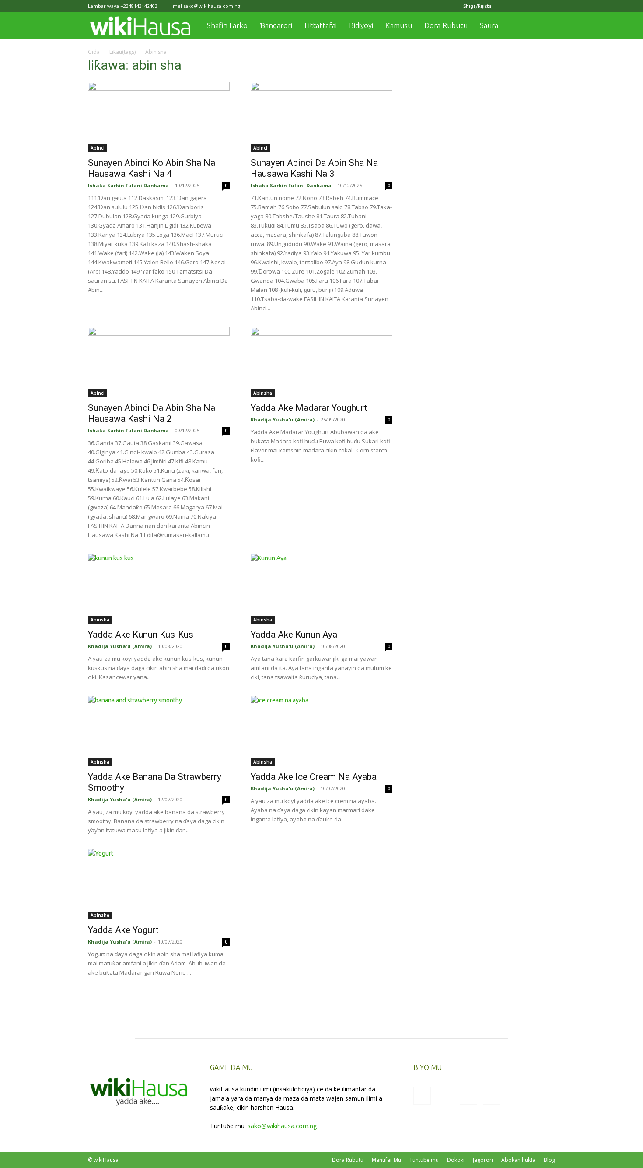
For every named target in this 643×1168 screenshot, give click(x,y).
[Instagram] (519, 6)
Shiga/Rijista (477, 6)
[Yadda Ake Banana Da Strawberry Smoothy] (159, 731)
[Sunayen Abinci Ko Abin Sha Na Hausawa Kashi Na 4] (159, 117)
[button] (544, 26)
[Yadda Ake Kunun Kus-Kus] (159, 589)
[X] (534, 6)
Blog (549, 1160)
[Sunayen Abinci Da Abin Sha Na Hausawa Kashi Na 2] (159, 362)
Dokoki (456, 1160)
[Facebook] (505, 6)
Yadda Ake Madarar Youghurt (309, 408)
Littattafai (320, 25)
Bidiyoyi (361, 25)
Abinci (98, 148)
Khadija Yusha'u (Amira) (283, 419)
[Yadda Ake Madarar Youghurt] (321, 362)
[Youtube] (548, 6)
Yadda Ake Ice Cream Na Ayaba (314, 777)
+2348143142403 (138, 6)
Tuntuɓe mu (424, 1160)
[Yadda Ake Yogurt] (159, 884)
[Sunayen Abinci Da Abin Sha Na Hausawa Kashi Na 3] (321, 117)
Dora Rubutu (446, 25)
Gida (94, 52)
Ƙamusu (398, 25)
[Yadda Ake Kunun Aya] (321, 589)
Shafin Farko (227, 25)
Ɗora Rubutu (347, 1160)
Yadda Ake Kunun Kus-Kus (140, 634)
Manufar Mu (386, 1160)
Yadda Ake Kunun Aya (294, 634)
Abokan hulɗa (518, 1160)
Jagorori (483, 1160)
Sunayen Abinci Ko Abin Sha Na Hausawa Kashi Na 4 (151, 168)
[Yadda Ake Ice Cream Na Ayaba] (321, 731)
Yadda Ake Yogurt (123, 930)
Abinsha (262, 393)
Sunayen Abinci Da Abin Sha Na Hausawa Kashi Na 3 (314, 168)
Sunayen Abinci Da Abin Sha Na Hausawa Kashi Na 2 (151, 413)
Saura (489, 25)
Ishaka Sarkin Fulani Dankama (128, 185)
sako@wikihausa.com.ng (211, 6)
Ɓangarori (276, 25)
